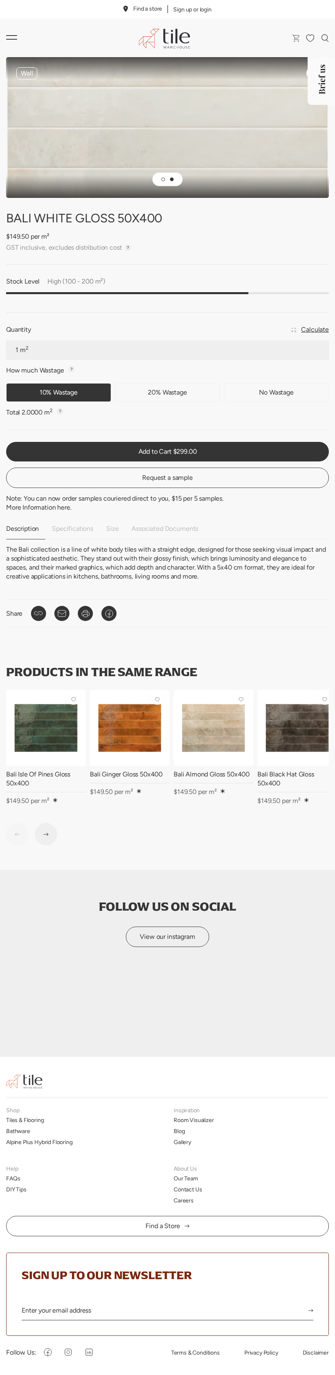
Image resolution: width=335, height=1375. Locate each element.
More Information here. (38, 507)
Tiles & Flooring (25, 1120)
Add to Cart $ (167, 451)
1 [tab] (163, 179)
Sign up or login (192, 9)
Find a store (147, 8)
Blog (179, 1131)
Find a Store (162, 1226)
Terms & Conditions (195, 1352)
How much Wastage (35, 370)
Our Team (186, 1178)
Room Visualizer (194, 1120)
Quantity (18, 329)
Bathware (18, 1131)
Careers (184, 1200)
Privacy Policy (261, 1352)
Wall (27, 73)
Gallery (182, 1142)
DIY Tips (16, 1189)
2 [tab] (172, 179)
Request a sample (167, 477)
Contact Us (188, 1189)
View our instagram (167, 936)
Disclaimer (316, 1352)
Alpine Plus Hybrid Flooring (39, 1142)
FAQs (13, 1178)
